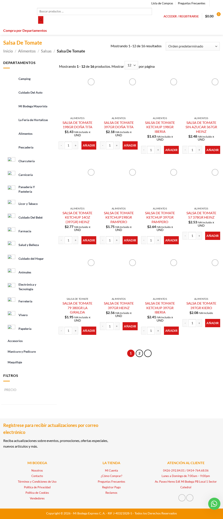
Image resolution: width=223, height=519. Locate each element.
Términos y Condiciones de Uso (37, 481)
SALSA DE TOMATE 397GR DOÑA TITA (119, 124)
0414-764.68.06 (198, 470)
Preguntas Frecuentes (191, 3)
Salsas (46, 51)
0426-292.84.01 (174, 470)
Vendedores (37, 498)
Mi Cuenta (111, 470)
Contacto (37, 476)
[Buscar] (40, 20)
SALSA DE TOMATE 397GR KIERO (201, 305)
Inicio (8, 51)
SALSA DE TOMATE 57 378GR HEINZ (201, 215)
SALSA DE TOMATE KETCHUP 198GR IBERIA (160, 126)
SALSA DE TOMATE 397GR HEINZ (119, 305)
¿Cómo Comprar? (111, 476)
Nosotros (37, 470)
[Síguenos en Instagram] (217, 3)
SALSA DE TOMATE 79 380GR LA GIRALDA (77, 307)
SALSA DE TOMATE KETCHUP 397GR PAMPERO (160, 217)
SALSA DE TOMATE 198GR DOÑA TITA (77, 124)
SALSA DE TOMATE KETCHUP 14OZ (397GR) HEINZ (77, 217)
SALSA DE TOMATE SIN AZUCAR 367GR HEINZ (201, 126)
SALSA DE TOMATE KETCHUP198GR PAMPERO (119, 217)
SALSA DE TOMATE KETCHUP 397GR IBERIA (160, 307)
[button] (181, 16)
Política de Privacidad (37, 487)
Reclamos (111, 492)
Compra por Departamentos (25, 30)
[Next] (148, 353)
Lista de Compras (162, 3)
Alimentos (27, 51)
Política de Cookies (37, 492)
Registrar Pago (111, 487)
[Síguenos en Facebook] (213, 3)
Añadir (89, 145)
